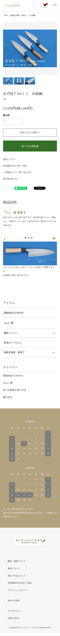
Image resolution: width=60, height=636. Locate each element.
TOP (6, 15)
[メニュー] (54, 5)
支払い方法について (17, 576)
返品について (9, 159)
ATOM (16, 600)
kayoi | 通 (8, 323)
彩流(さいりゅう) (13, 342)
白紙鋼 (32, 15)
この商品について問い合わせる (17, 172)
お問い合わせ (14, 618)
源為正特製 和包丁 (18, 15)
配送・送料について (17, 561)
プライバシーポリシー (18, 590)
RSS (10, 600)
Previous (6, 48)
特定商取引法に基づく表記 (15, 166)
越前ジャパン (11, 333)
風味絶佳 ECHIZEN (14, 313)
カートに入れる (30, 146)
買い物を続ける (10, 179)
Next (53, 48)
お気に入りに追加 (28, 132)
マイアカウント (15, 611)
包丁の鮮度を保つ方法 (14, 390)
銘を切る (7, 397)
